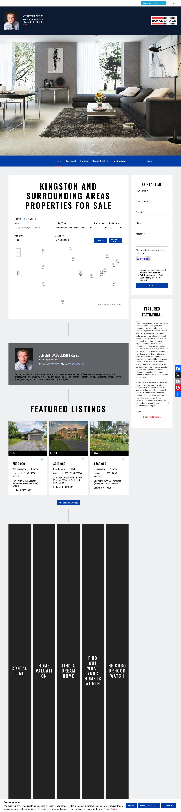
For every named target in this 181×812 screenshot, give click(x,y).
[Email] (178, 381)
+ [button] (18, 251)
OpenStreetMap (116, 304)
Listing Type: (60, 223)
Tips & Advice (119, 161)
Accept (131, 805)
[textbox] (33, 227)
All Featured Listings (68, 502)
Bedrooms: (99, 223)
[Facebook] (178, 368)
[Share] (178, 394)
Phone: (139, 223)
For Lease (31, 219)
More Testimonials (152, 417)
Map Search (70, 161)
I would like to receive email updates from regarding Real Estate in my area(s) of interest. (153, 275)
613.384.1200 (74, 364)
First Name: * (142, 191)
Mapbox (106, 304)
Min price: (19, 236)
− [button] (18, 255)
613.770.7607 (53, 364)
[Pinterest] (178, 387)
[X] (178, 375)
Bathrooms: (114, 223)
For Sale (19, 219)
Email (25, 24)
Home (58, 161)
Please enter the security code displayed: (150, 252)
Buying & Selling (100, 161)
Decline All (168, 805)
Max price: (59, 236)
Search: (18, 223)
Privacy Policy (110, 809)
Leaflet (99, 304)
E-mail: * (140, 212)
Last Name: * (142, 201)
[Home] (164, 20)
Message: (140, 234)
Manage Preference (149, 805)
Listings (84, 161)
